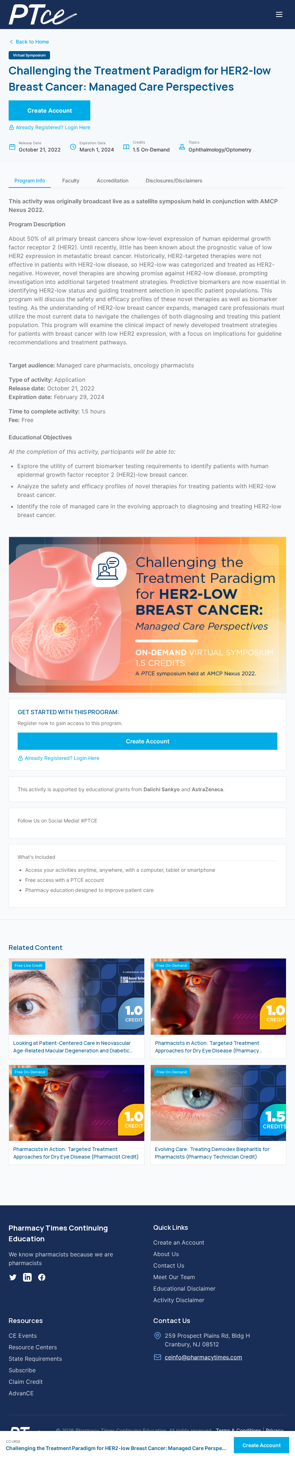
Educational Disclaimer (184, 1288)
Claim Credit (26, 1381)
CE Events (23, 1335)
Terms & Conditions (238, 1430)
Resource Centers (33, 1347)
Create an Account (178, 1242)
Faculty (71, 180)
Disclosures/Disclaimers (174, 180)
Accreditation (112, 180)
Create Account (49, 110)
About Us (166, 1254)
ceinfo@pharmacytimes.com (203, 1357)
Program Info (29, 180)
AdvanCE (21, 1393)
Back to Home (32, 41)
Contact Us (168, 1265)
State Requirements (35, 1358)
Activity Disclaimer (178, 1300)
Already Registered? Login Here (53, 127)
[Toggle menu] (279, 14)
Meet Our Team (174, 1277)
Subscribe (22, 1370)
